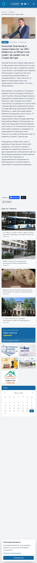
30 (31, 411)
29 (27, 411)
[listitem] (15, 3)
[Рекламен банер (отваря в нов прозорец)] (10, 350)
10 (5, 405)
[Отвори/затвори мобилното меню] (33, 3)
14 (23, 405)
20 (18, 408)
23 (31, 408)
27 (18, 411)
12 (14, 405)
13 (18, 405)
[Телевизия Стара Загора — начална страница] (4, 4)
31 (5, 413)
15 (27, 405)
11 (9, 405)
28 (23, 411)
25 (9, 411)
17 (5, 408)
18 (9, 408)
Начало (4, 12)
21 (23, 408)
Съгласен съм (18, 558)
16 (31, 405)
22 (27, 408)
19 (14, 408)
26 (14, 411)
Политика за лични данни (12, 553)
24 (5, 411)
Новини (11, 12)
